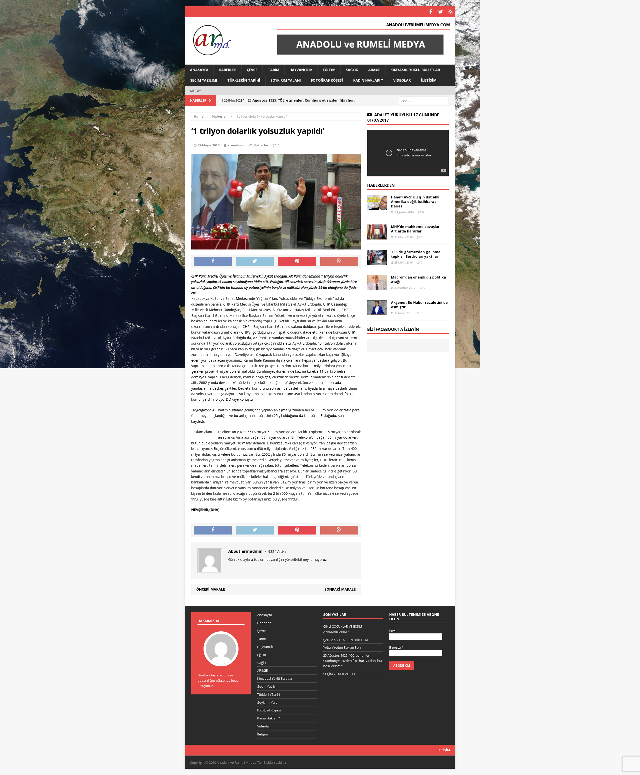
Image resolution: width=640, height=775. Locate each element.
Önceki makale (210, 589)
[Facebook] (430, 11)
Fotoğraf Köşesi (327, 80)
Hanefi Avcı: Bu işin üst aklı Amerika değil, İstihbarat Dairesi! (415, 201)
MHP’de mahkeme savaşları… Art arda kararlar (417, 228)
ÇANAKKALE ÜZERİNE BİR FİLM (345, 639)
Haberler (227, 69)
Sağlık (352, 69)
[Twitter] (440, 11)
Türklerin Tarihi (243, 80)
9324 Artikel (277, 551)
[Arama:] (424, 100)
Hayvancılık (301, 69)
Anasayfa (199, 69)
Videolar (402, 80)
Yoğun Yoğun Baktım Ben (342, 647)
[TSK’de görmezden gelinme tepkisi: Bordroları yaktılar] (377, 262)
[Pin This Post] (297, 261)
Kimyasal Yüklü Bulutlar (415, 69)
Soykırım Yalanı (285, 80)
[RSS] (450, 11)
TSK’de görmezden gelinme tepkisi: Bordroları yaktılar (415, 254)
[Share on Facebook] (213, 261)
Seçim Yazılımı (203, 80)
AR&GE (374, 69)
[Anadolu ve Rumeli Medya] (227, 39)
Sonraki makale (340, 589)
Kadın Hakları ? (368, 80)
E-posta (396, 647)
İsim (392, 631)
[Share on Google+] (339, 261)
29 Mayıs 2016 (208, 145)
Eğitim (329, 69)
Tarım (273, 69)
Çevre (252, 69)
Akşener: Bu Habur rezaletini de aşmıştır (419, 304)
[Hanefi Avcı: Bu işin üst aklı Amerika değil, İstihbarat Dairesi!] (377, 207)
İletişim (428, 80)
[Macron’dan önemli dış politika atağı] (377, 287)
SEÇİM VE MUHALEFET (339, 674)
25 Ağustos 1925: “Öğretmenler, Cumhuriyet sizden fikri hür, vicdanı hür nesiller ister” (352, 660)
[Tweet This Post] (255, 261)
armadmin (236, 145)
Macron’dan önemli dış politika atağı (418, 279)
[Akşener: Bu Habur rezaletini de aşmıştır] (377, 312)
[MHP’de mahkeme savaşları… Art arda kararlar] (377, 236)
